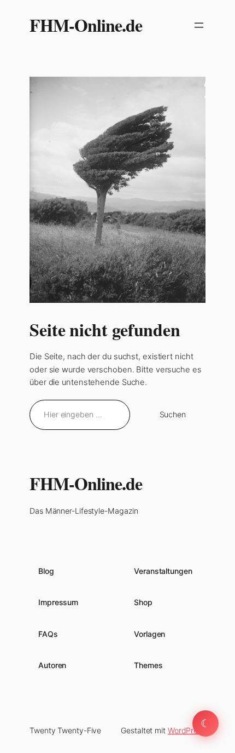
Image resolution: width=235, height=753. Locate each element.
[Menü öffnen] (198, 25)
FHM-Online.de (86, 25)
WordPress (186, 730)
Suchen (173, 414)
